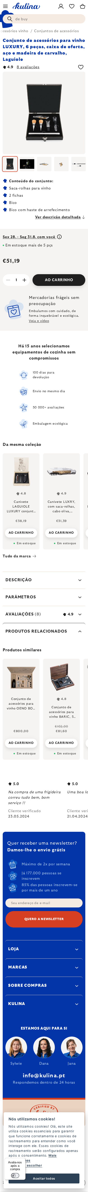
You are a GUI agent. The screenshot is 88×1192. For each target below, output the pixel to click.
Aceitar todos (44, 1178)
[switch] (15, 1175)
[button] (21, 742)
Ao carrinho (59, 280)
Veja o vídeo (39, 321)
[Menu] (5, 6)
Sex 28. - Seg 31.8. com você (29, 237)
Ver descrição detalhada (58, 217)
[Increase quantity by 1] (24, 280)
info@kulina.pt (44, 1075)
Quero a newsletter (44, 919)
